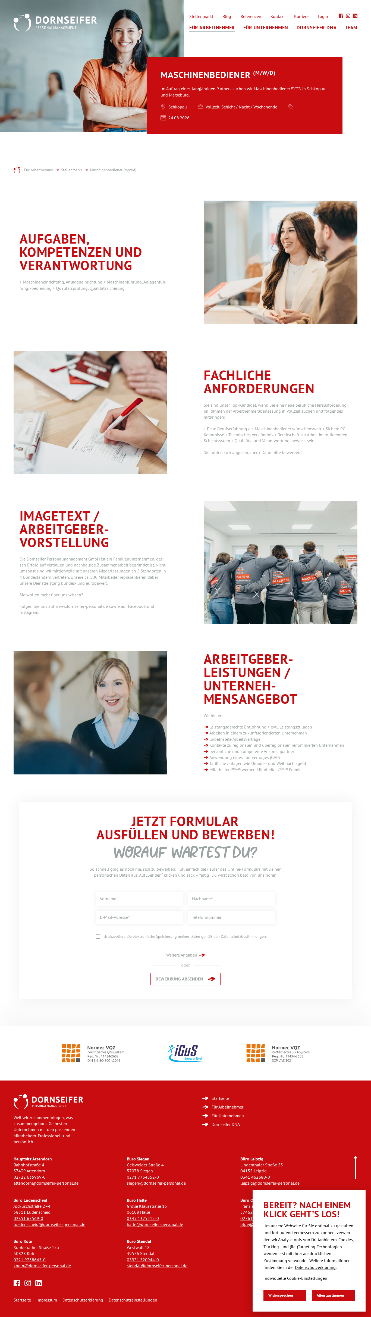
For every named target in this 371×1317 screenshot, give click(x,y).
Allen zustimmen (330, 1295)
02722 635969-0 (30, 1177)
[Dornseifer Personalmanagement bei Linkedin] (355, 16)
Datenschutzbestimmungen (243, 936)
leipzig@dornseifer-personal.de (270, 1183)
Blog (226, 16)
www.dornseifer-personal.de (81, 606)
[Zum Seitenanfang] (355, 1168)
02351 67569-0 (28, 1218)
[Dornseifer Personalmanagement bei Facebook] (341, 16)
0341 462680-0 (255, 1177)
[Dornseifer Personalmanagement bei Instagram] (348, 16)
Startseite (22, 1300)
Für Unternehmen (265, 28)
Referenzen (251, 16)
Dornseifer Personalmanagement (17, 170)
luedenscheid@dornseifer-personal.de (49, 1224)
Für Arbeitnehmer (212, 28)
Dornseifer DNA (317, 28)
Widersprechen (280, 1295)
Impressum (46, 1300)
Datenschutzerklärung (82, 1300)
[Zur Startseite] (48, 1101)
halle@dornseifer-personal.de (155, 1224)
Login (323, 16)
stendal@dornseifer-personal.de (157, 1266)
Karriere (301, 16)
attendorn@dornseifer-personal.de (46, 1183)
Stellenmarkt (201, 16)
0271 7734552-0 (143, 1177)
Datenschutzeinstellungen (133, 1300)
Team (351, 28)
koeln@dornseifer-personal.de (42, 1266)
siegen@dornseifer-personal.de (156, 1183)
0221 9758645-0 (30, 1260)
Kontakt (278, 16)
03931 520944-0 (143, 1260)
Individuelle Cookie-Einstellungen (295, 1278)
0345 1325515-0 (143, 1218)
